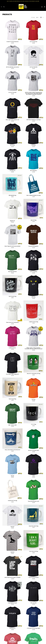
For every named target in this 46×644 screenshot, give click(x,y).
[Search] (4, 6)
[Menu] (1, 6)
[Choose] (21, 39)
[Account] (42, 6)
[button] (37, 17)
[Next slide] (42, 108)
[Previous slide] (25, 108)
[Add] (42, 319)
